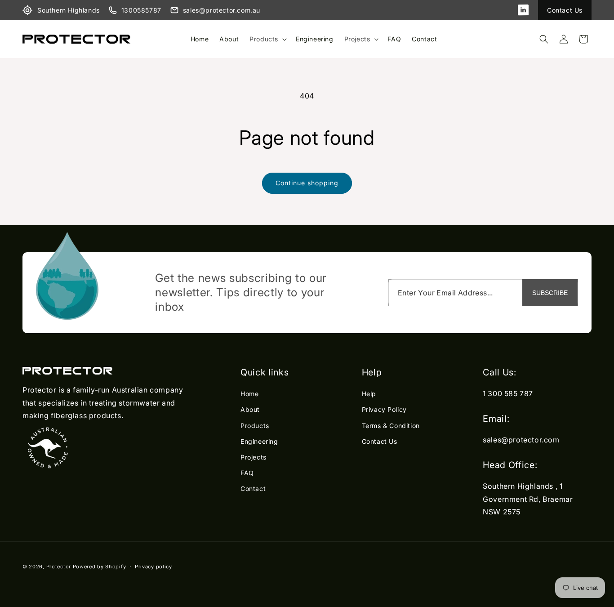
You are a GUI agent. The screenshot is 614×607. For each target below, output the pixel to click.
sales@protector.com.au (221, 10)
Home (249, 394)
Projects (357, 39)
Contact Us (565, 10)
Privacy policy (153, 566)
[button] (267, 39)
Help (369, 394)
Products (263, 39)
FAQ (247, 473)
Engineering (259, 441)
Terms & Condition (391, 425)
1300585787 (141, 10)
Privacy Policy (384, 410)
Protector (58, 566)
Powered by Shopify (99, 566)
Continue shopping (307, 183)
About (250, 410)
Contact (253, 489)
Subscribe (550, 292)
